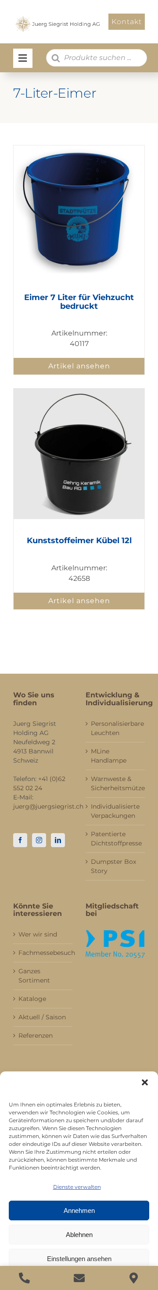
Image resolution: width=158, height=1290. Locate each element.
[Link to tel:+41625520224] (24, 1277)
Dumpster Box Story (113, 866)
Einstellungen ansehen (79, 1258)
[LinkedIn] (58, 840)
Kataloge (32, 999)
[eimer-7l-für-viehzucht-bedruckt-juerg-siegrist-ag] (79, 149)
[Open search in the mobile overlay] (96, 58)
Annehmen (79, 1210)
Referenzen (35, 1035)
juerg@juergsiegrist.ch (48, 806)
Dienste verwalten (77, 1187)
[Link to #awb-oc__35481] (22, 58)
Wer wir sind (37, 934)
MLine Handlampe (108, 755)
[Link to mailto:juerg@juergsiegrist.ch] (79, 1277)
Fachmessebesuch (43, 953)
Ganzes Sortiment (34, 975)
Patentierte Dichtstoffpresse (115, 838)
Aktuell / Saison (42, 1017)
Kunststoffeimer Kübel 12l (79, 540)
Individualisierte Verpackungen (115, 811)
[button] (144, 1082)
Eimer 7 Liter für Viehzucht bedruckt (79, 302)
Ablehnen (79, 1234)
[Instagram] (39, 840)
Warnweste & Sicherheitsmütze (115, 783)
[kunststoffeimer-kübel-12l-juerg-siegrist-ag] (79, 392)
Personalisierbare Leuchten (115, 728)
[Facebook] (20, 840)
